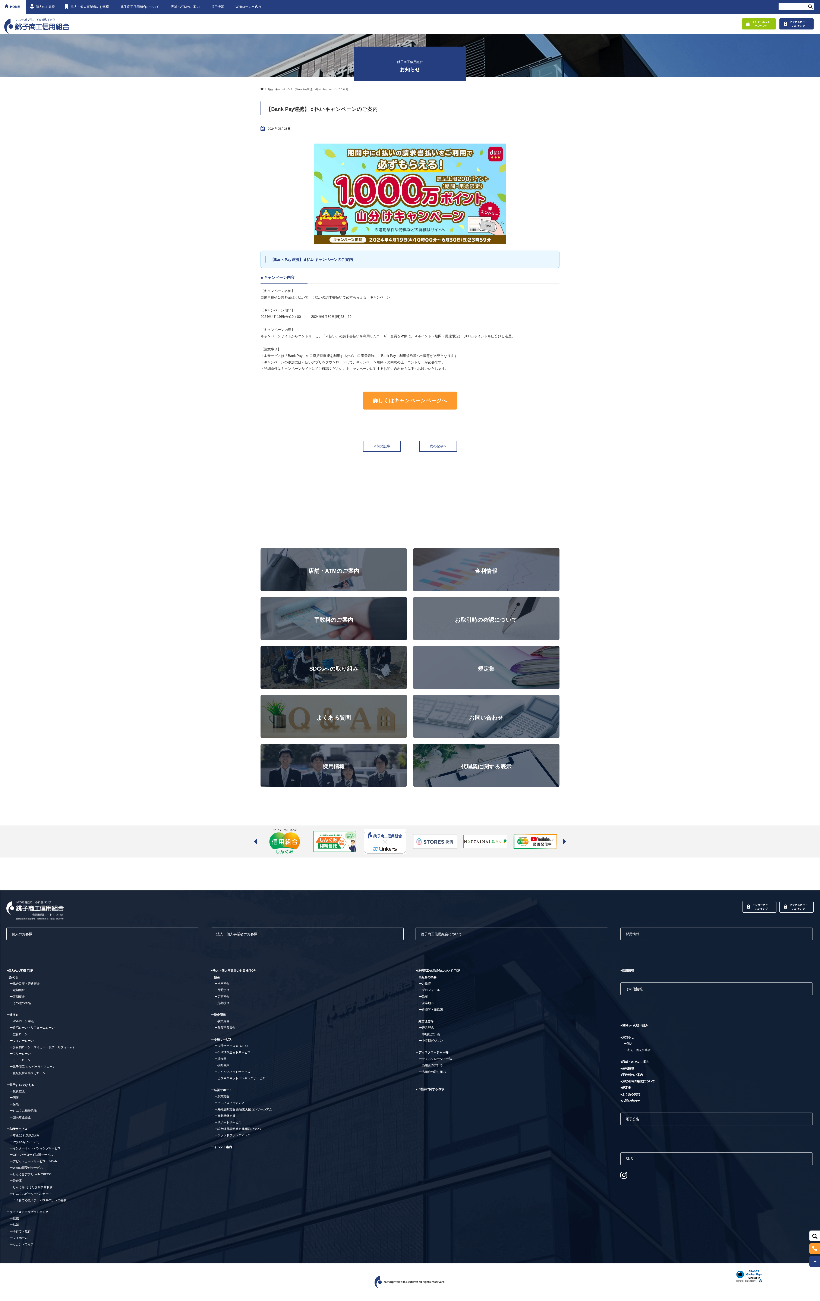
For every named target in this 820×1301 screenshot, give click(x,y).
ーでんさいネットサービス (232, 1071)
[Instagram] (623, 1175)
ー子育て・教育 (20, 1231)
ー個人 (628, 1043)
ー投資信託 (17, 1091)
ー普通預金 (221, 990)
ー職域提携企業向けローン (28, 1073)
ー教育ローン (19, 1034)
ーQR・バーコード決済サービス (31, 1154)
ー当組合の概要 (426, 977)
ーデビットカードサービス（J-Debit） (35, 1161)
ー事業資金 (221, 1021)
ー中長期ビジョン (431, 1040)
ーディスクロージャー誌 (435, 1058)
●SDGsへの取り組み (634, 1025)
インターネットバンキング (761, 24)
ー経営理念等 (424, 1021)
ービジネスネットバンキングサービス (239, 1078)
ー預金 (215, 977)
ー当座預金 (221, 983)
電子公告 (632, 1119)
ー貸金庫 (16, 1180)
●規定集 (625, 1087)
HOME (15, 7)
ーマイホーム (19, 1237)
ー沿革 (423, 996)
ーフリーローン (20, 1053)
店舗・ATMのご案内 (185, 7)
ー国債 (14, 1097)
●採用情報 (627, 970)
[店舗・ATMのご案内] (334, 551)
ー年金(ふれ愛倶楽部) (24, 1135)
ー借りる (12, 1014)
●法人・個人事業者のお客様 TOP (233, 970)
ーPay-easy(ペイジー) (25, 1142)
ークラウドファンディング (232, 1135)
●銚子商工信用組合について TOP (438, 970)
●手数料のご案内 (631, 1074)
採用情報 (217, 7)
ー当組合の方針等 (431, 1065)
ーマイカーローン (22, 1040)
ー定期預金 (17, 990)
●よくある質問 (630, 1094)
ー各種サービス (16, 1129)
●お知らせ (627, 1037)
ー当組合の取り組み (432, 1071)
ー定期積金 (17, 996)
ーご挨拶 (425, 983)
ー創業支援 (221, 1096)
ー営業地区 (426, 1003)
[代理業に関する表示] (486, 747)
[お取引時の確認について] (486, 600)
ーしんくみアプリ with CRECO (30, 1174)
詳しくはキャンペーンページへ (410, 400)
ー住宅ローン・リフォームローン (32, 1027)
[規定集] (486, 649)
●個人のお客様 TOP (19, 970)
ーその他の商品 (20, 1003)
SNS (629, 1159)
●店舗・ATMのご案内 (634, 1061)
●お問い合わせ (630, 1100)
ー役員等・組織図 (431, 1009)
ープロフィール (429, 990)
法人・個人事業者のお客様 (90, 7)
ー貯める (12, 977)
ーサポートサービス (227, 1122)
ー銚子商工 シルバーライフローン (33, 1066)
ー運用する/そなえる (20, 1085)
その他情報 (634, 989)
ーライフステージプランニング (27, 1212)
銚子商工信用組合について (140, 7)
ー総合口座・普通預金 (25, 983)
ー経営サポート (221, 1090)
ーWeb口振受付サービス (26, 1167)
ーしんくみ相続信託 (23, 1110)
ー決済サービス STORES (231, 1045)
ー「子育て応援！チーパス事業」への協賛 (38, 1200)
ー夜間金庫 (221, 1065)
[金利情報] (486, 551)
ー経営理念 (426, 1027)
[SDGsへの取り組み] (334, 649)
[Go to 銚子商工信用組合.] (263, 88)
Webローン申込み (248, 7)
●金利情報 (627, 1068)
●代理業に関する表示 (430, 1089)
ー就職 (14, 1218)
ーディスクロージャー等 (432, 1052)
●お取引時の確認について (637, 1081)
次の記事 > (438, 446)
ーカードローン (20, 1060)
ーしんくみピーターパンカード (31, 1193)
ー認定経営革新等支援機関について (238, 1129)
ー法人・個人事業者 (637, 1050)
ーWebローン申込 (22, 1021)
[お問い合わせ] (486, 698)
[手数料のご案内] (334, 600)
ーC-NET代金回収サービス (232, 1052)
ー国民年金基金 (20, 1117)
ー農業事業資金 (224, 1027)
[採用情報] (334, 747)
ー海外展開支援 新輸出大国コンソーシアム (243, 1109)
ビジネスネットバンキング (799, 24)
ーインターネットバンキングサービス (35, 1148)
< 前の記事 (382, 446)
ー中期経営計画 (429, 1034)
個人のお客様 (45, 7)
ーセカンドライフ (22, 1244)
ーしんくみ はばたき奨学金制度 (31, 1187)
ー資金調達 (218, 1014)
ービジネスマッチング (229, 1102)
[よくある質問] (334, 698)
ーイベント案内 (221, 1147)
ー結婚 (14, 1224)
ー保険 (14, 1104)
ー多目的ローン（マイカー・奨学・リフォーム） (43, 1047)
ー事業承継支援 (224, 1115)
